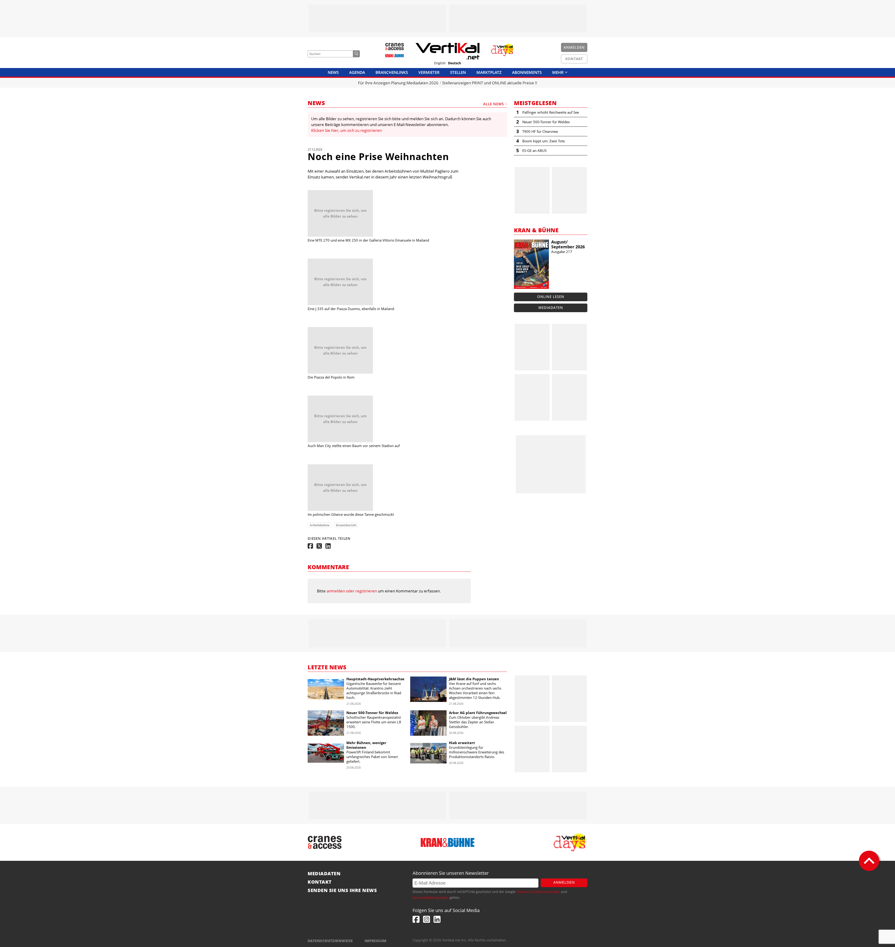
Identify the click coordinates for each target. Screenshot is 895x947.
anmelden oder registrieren (352, 591)
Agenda (357, 72)
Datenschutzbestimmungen (538, 891)
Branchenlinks (391, 72)
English (440, 63)
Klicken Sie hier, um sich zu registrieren (346, 130)
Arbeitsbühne (319, 525)
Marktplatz (489, 72)
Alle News (493, 104)
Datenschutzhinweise (330, 940)
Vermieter (429, 72)
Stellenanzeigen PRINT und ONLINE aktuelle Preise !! (489, 82)
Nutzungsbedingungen (431, 897)
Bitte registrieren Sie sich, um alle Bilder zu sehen (340, 213)
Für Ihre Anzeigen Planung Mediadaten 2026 (398, 82)
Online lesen (550, 296)
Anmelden (564, 882)
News (333, 72)
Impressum (376, 940)
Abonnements (527, 72)
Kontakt (320, 882)
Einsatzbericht (346, 525)
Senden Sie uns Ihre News (342, 890)
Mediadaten (550, 307)
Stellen (458, 72)
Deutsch (454, 63)
